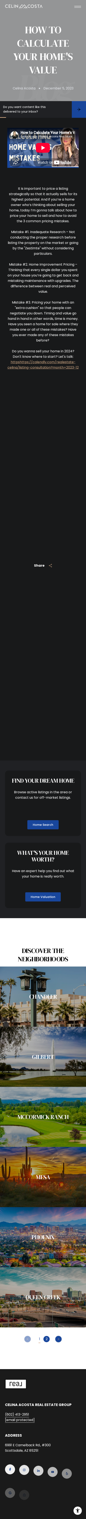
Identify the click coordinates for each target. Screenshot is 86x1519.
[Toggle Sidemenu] (77, 6)
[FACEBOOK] (10, 1469)
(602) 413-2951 (17, 1414)
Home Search (43, 825)
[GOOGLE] (10, 1486)
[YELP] (67, 1469)
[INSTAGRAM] (24, 1469)
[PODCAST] (38, 1486)
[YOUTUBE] (53, 1469)
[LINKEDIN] (38, 1469)
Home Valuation (43, 897)
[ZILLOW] (24, 1486)
